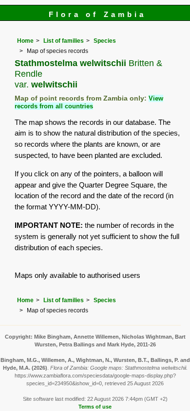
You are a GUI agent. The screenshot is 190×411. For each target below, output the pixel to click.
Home (25, 40)
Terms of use (95, 407)
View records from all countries (89, 102)
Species (105, 40)
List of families (63, 40)
